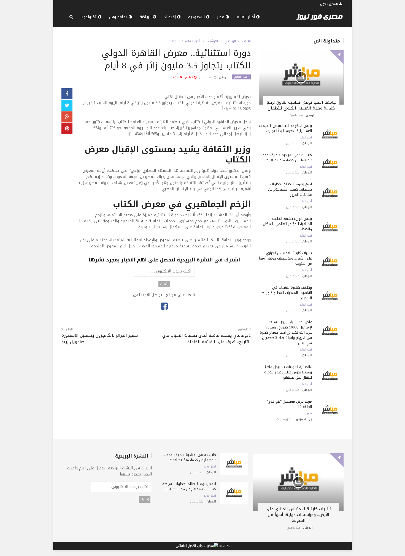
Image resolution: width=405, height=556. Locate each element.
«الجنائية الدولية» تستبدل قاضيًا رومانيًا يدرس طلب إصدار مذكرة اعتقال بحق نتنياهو (288, 372)
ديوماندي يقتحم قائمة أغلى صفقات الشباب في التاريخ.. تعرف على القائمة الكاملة (206, 338)
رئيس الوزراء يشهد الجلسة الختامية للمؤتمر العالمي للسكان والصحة (287, 223)
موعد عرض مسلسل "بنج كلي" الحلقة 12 (289, 404)
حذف (175, 77)
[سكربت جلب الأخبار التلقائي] (197, 546)
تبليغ (189, 77)
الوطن (173, 41)
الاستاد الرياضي (236, 41)
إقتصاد (170, 17)
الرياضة (146, 17)
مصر (221, 17)
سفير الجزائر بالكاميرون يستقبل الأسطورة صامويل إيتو (99, 338)
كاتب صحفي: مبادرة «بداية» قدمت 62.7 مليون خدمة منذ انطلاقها (286, 157)
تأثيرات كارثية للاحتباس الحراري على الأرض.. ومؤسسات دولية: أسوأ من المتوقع (285, 258)
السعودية (197, 17)
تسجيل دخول (329, 4)
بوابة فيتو (304, 419)
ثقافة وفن (119, 17)
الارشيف (212, 41)
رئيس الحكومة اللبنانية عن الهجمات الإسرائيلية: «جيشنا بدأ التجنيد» (285, 128)
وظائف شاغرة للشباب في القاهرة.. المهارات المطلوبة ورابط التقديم (286, 292)
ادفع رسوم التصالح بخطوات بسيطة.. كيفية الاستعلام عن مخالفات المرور (290, 189)
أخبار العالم (246, 17)
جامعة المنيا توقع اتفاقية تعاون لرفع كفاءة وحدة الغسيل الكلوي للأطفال (301, 105)
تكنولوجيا (89, 17)
